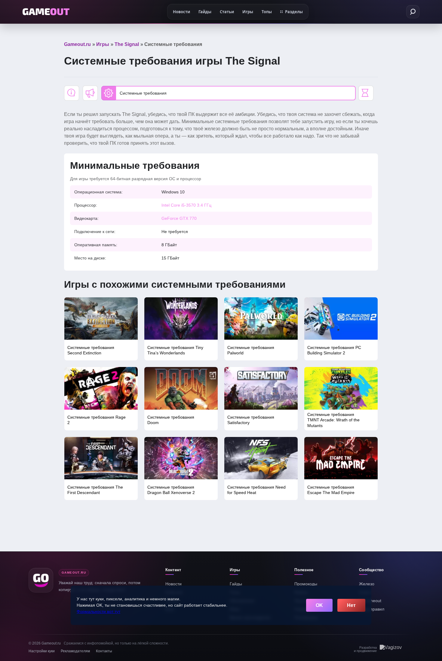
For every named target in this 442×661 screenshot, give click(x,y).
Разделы (294, 11)
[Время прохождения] (365, 93)
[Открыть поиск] (412, 11)
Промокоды (305, 583)
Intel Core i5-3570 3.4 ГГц (186, 205)
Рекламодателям (75, 651)
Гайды (236, 583)
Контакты (104, 651)
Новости (173, 583)
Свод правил (371, 609)
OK (319, 605)
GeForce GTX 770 (179, 218)
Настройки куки (42, 651)
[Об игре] (71, 93)
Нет (351, 605)
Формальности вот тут (98, 611)
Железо (366, 583)
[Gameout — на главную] (46, 12)
